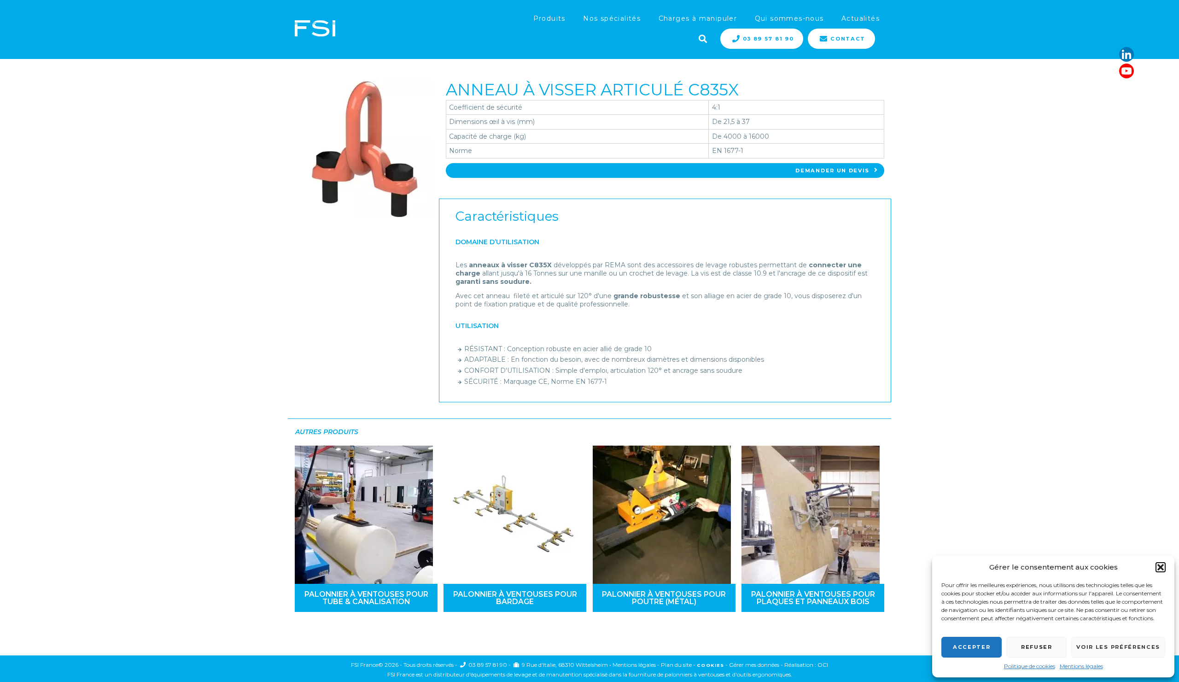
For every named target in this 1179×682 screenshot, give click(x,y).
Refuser (1036, 647)
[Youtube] (1126, 71)
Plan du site (676, 664)
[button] (1160, 567)
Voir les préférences (1118, 647)
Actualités (860, 18)
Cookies (710, 665)
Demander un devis (832, 170)
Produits (549, 18)
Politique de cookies (1029, 666)
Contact (847, 38)
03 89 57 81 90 (768, 38)
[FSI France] (315, 29)
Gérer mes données (754, 664)
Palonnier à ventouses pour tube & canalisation (366, 598)
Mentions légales (1081, 666)
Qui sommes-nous (789, 18)
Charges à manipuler (698, 18)
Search (702, 38)
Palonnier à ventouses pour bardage (515, 598)
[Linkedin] (1126, 54)
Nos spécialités (612, 18)
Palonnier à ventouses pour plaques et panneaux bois (813, 598)
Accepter (971, 647)
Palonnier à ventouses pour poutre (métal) (664, 598)
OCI (822, 664)
